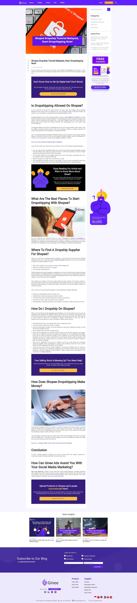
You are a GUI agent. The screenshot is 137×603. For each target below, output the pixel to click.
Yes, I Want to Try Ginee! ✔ (58, 370)
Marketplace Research (90, 587)
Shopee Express (46, 352)
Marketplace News (89, 584)
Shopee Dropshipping (77, 238)
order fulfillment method (72, 117)
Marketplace (70, 559)
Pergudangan (87, 559)
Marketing (69, 556)
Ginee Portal (87, 592)
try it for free (59, 476)
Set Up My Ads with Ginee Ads (58, 93)
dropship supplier (59, 260)
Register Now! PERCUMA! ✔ (58, 498)
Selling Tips (87, 590)
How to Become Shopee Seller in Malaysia (50, 142)
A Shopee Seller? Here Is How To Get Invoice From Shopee (55, 443)
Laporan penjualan (89, 556)
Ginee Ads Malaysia (37, 471)
